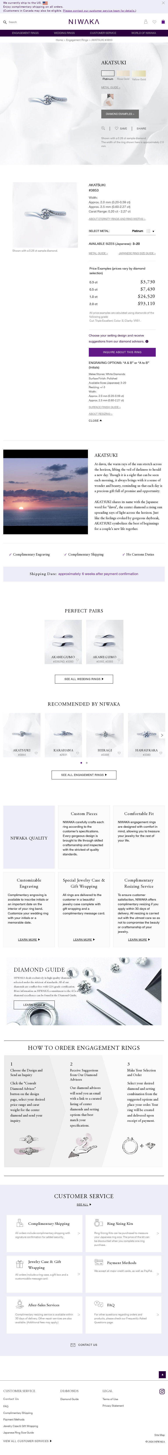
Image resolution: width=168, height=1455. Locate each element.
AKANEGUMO (63, 657)
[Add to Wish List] (77, 660)
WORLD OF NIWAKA (143, 33)
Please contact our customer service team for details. (99, 10)
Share (141, 128)
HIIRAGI (105, 750)
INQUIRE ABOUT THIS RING (122, 352)
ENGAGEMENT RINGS (25, 33)
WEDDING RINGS (64, 33)
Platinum (137, 231)
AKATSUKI (22, 750)
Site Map (159, 1435)
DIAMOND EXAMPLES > (120, 114)
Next (162, 735)
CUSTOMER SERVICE (103, 33)
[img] (63, 642)
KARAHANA (63, 750)
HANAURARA (146, 750)
